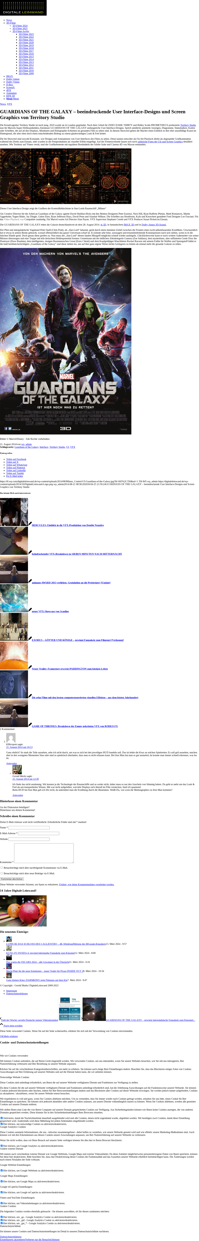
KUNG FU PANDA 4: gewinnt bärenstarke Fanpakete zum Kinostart (40, 953)
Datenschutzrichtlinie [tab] (10, 1226)
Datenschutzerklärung (10, 1236)
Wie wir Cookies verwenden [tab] (14, 1055)
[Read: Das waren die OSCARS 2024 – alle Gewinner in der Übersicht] (9, 959)
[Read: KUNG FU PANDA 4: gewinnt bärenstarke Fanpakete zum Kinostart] (9, 950)
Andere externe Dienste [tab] (11, 1148)
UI (67, 447)
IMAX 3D (129, 224)
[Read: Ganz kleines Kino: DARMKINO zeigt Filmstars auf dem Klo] (9, 977)
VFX (9, 104)
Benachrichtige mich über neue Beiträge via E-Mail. (29, 873)
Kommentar (7, 862)
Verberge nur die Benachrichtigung (42, 1239)
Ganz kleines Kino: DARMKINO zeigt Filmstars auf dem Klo (36, 980)
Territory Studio (188, 125)
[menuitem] (102, 20)
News (3, 104)
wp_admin (26, 444)
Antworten (11, 763)
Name (4, 827)
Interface (44, 447)
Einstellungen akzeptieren (12, 1239)
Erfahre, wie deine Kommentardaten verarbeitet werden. (86, 884)
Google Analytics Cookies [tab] (13, 1127)
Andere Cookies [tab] (8, 1206)
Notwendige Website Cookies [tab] (14, 1077)
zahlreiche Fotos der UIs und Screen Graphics (160, 141)
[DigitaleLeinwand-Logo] (23, 14)
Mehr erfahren (11, 1036)
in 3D (103, 224)
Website (4, 839)
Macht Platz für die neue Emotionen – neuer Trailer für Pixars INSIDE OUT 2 (44, 971)
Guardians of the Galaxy (26, 447)
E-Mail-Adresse (8, 833)
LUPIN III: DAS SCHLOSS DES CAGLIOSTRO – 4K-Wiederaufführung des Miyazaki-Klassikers (56, 944)
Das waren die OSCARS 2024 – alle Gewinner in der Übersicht (37, 962)
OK (2, 1036)
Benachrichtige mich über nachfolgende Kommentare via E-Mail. (36, 867)
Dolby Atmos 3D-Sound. (154, 224)
